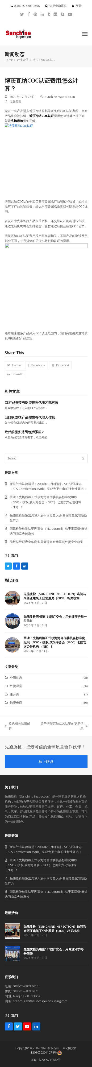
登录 (79, 6)
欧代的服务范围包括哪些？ (24, 432)
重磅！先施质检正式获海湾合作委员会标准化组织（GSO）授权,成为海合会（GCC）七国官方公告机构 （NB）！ (41, 865)
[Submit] (83, 458)
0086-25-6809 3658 (25, 986)
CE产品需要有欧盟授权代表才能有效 (31, 402)
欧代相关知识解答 (17, 726)
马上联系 (46, 761)
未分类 (14, 694)
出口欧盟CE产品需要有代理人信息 (30, 417)
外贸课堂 (16, 686)
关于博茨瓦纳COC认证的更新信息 (61, 726)
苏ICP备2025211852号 (46, 1060)
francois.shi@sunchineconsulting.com (40, 1001)
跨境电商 (16, 702)
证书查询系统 (58, 6)
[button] (85, 34)
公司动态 (16, 677)
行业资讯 (15, 101)
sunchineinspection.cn (60, 97)
